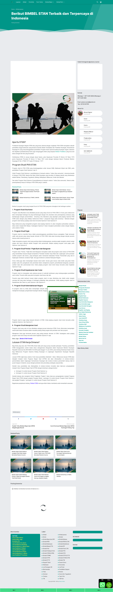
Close (76, 287)
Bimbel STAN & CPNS (48, 553)
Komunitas (62, 564)
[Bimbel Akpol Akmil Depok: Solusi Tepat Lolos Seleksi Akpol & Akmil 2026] (48, 199)
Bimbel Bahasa (63, 539)
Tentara (45, 576)
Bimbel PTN (62, 551)
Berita (44, 537)
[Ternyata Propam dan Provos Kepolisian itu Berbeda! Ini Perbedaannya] (83, 255)
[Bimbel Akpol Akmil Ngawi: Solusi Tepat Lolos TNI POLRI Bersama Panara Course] (43, 442)
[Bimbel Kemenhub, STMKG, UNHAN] (15, 199)
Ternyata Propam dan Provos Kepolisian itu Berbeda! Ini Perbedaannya (93, 255)
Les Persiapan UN (47, 567)
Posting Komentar (15, 22)
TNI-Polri (61, 578)
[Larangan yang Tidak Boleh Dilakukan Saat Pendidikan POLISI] (83, 216)
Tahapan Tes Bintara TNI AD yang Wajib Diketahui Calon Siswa (94, 229)
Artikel (24, 2)
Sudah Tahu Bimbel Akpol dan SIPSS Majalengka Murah (23, 427)
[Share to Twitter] (31, 419)
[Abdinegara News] (12, 2)
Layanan (18, 2)
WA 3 (70, 590)
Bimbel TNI (62, 560)
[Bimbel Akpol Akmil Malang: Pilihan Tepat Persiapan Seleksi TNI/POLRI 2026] (15, 191)
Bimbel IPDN (46, 541)
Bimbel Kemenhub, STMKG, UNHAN (29, 197)
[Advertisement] (56, 46)
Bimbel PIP (62, 546)
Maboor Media (62, 581)
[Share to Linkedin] (55, 419)
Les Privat (61, 567)
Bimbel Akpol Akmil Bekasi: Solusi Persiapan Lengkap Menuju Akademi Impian (62, 191)
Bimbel (61, 537)
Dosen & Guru (62, 562)
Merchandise (46, 569)
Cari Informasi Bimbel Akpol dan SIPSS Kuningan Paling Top (62, 427)
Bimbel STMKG (47, 555)
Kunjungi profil (87, 114)
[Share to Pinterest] (43, 419)
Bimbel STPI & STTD (64, 555)
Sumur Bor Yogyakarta (65, 574)
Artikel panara (17, 412)
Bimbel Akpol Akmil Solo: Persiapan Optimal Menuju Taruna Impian (63, 453)
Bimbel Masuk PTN (48, 546)
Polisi (44, 571)
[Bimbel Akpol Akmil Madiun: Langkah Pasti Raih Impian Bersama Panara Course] (21, 442)
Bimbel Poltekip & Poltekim (49, 551)
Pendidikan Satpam (64, 569)
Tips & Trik (62, 576)
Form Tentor (39, 2)
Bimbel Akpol (48, 2)
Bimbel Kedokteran (64, 544)
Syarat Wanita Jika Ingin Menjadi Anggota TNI (94, 268)
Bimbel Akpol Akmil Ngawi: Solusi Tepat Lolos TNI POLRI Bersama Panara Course (42, 453)
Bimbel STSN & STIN (64, 558)
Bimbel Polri (60, 2)
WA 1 (14, 590)
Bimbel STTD (46, 560)
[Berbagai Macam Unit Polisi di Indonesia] (83, 243)
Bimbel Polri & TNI (63, 548)
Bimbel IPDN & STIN (64, 541)
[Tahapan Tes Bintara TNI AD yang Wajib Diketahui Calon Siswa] (83, 230)
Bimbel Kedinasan (47, 544)
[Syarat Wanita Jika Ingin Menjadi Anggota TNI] (83, 270)
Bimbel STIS (62, 553)
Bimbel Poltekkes (60, 151)
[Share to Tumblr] (68, 419)
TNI (44, 578)
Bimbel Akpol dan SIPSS (49, 539)
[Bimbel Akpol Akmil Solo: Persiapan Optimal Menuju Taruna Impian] (65, 442)
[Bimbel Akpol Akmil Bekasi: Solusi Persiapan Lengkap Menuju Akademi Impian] (48, 191)
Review (61, 571)
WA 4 (99, 590)
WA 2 (42, 590)
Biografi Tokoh (47, 562)
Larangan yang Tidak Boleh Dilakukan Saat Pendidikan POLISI (93, 215)
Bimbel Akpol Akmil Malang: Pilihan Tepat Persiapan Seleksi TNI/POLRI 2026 (29, 191)
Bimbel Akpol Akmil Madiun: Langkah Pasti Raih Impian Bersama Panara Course (19, 453)
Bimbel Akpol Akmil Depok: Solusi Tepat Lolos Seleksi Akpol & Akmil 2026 (63, 198)
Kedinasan (45, 564)
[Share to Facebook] (18, 419)
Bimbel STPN (46, 558)
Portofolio (31, 2)
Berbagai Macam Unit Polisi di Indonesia (93, 242)
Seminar (45, 574)
